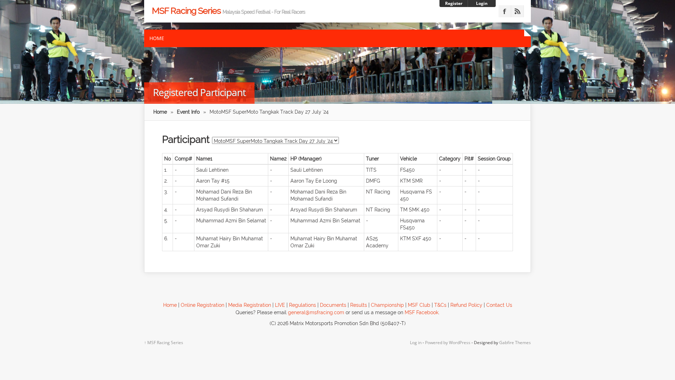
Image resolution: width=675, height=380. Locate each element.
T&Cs (440, 305)
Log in (416, 343)
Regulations (302, 305)
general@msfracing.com (316, 312)
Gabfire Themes (515, 343)
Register (453, 3)
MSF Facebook (421, 312)
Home (156, 38)
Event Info (188, 112)
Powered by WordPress (447, 343)
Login (482, 3)
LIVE (280, 305)
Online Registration (202, 305)
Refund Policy (466, 305)
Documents (333, 305)
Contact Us (499, 305)
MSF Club (420, 305)
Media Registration (249, 305)
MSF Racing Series (228, 10)
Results (358, 305)
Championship (387, 305)
